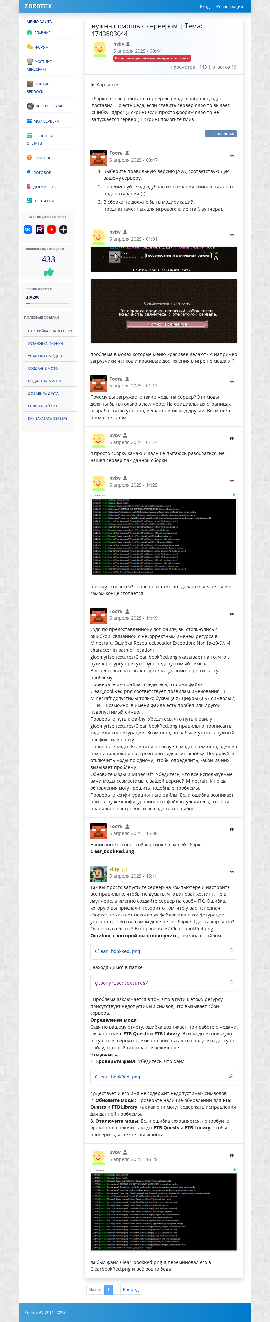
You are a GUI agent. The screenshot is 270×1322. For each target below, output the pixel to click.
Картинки (107, 84)
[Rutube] (41, 232)
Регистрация (229, 6)
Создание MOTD (43, 368)
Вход (205, 6)
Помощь (41, 157)
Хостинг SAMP (48, 105)
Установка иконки (45, 343)
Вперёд (131, 1289)
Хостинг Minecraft (39, 65)
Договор (40, 172)
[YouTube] (52, 232)
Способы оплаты (40, 139)
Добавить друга (43, 393)
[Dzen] (65, 232)
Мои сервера (45, 120)
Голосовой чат (42, 405)
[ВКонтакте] (29, 232)
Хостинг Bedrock (39, 87)
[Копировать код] (230, 950)
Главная (41, 32)
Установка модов (45, 355)
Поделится (224, 133)
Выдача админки (44, 380)
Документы (43, 186)
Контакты (43, 200)
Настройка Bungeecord (50, 330)
